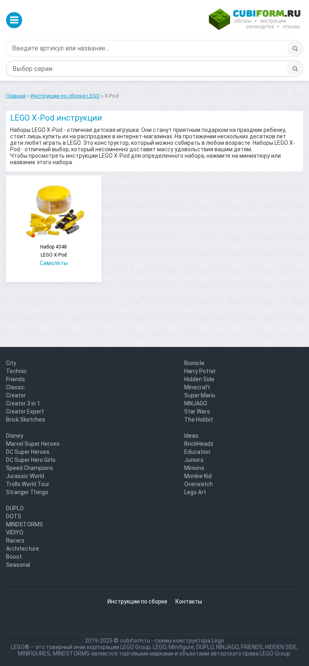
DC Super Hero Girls (31, 460)
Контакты (188, 601)
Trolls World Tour (27, 484)
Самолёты (54, 255)
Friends (15, 379)
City (11, 363)
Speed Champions (29, 468)
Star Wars (197, 411)
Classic (15, 387)
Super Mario (199, 395)
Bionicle (194, 363)
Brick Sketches (25, 419)
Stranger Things (27, 492)
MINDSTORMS (24, 524)
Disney (14, 435)
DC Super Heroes (27, 452)
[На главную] (254, 20)
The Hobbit (198, 419)
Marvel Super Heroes (33, 444)
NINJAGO (195, 403)
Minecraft (197, 387)
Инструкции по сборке (137, 601)
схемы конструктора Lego (189, 640)
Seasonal (18, 565)
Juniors (194, 460)
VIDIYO (14, 532)
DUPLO (15, 508)
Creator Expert (25, 411)
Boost (14, 556)
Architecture (22, 548)
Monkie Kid (198, 476)
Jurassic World (25, 476)
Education (197, 452)
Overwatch (198, 484)
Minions (194, 468)
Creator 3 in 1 (23, 403)
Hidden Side (199, 379)
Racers (15, 540)
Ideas (191, 435)
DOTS (13, 516)
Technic (16, 371)
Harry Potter (200, 371)
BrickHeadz (199, 444)
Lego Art (195, 492)
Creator (16, 395)
